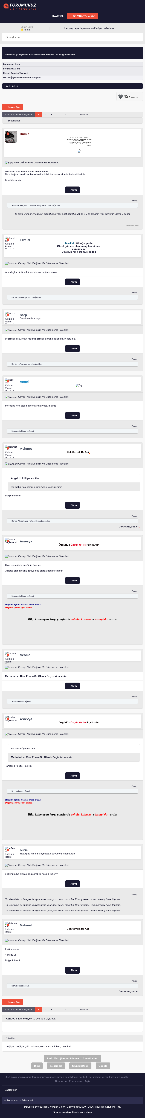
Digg (37, 1065)
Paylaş (134, 200)
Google (102, 1065)
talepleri (66, 1046)
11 (58, 114)
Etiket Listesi (11, 86)
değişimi (20, 1046)
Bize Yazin (61, 1081)
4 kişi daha (41, 205)
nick (42, 1046)
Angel (33, 521)
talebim (56, 1046)
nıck (48, 1046)
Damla (14, 297)
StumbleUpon (80, 1065)
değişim (10, 1046)
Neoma (14, 791)
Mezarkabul (16, 431)
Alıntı (73, 189)
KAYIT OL (58, 16)
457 (131, 95)
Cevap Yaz (13, 107)
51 (66, 114)
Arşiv (87, 1081)
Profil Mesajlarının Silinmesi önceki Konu (72, 1058)
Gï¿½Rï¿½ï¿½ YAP (83, 16)
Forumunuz (75, 1081)
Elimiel (11, 338)
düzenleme (33, 1046)
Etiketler (10, 1038)
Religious (24, 205)
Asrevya (15, 205)
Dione (31, 205)
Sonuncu (84, 114)
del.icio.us (56, 1065)
